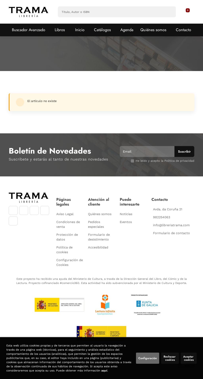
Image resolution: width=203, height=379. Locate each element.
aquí (104, 370)
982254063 (161, 217)
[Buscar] (169, 11)
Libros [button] (60, 30)
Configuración (147, 358)
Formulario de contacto (171, 233)
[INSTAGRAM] (23, 210)
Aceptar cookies (188, 358)
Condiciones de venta (68, 224)
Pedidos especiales (96, 224)
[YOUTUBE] (34, 210)
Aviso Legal (65, 214)
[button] (186, 12)
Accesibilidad (98, 247)
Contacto (183, 30)
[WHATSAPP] (44, 210)
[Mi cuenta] (190, 12)
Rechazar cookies (170, 358)
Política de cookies (64, 249)
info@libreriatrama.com (171, 225)
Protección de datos (67, 237)
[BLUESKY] (13, 220)
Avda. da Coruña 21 (167, 209)
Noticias (126, 214)
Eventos (126, 222)
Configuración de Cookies (69, 262)
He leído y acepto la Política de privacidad (165, 160)
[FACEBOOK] (13, 210)
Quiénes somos (153, 30)
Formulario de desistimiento (99, 237)
